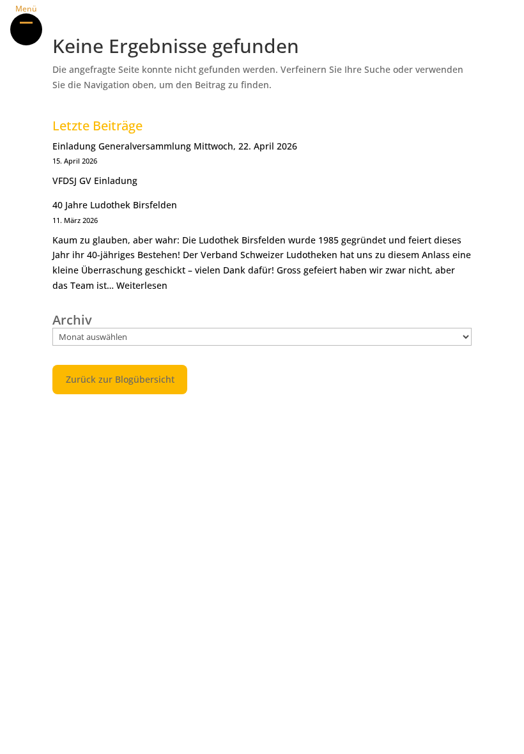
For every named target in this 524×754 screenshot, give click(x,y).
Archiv (72, 320)
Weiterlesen (141, 285)
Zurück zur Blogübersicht (120, 379)
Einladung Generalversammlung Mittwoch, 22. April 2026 (174, 146)
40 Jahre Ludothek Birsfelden (114, 205)
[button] (26, 29)
